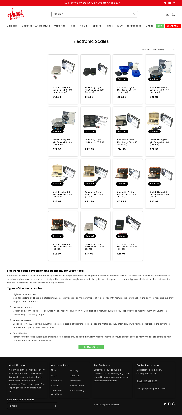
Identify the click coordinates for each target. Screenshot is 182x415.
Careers (55, 385)
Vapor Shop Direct (110, 405)
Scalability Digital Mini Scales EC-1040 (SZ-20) (127, 194)
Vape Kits (59, 25)
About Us (74, 375)
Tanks (109, 25)
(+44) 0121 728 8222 (147, 381)
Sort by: (146, 49)
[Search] (135, 14)
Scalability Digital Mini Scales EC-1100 (94, 141)
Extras (149, 25)
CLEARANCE (173, 25)
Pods (72, 25)
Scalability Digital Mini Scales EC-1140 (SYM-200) (126, 90)
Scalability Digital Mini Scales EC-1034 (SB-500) (127, 247)
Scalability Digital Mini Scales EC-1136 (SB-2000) (62, 142)
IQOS (120, 25)
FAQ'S (54, 375)
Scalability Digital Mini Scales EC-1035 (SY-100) (95, 247)
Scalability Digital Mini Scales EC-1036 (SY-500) (95, 90)
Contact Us (56, 380)
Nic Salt (84, 25)
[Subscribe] (55, 406)
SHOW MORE (91, 347)
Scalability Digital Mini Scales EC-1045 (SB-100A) (127, 142)
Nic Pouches (134, 25)
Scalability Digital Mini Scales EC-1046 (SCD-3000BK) (62, 90)
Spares (97, 25)
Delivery (74, 370)
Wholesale (75, 380)
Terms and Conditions (56, 392)
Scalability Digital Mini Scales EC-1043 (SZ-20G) (159, 142)
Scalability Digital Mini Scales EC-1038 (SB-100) (62, 247)
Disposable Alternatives (36, 25)
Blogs (53, 370)
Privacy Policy (77, 385)
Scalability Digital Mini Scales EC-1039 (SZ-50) (159, 194)
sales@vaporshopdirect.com (151, 388)
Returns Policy (77, 390)
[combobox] (95, 14)
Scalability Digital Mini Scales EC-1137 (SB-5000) (159, 90)
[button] (12, 26)
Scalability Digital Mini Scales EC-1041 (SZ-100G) (62, 194)
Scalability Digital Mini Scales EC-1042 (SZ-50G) (95, 194)
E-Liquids (12, 25)
